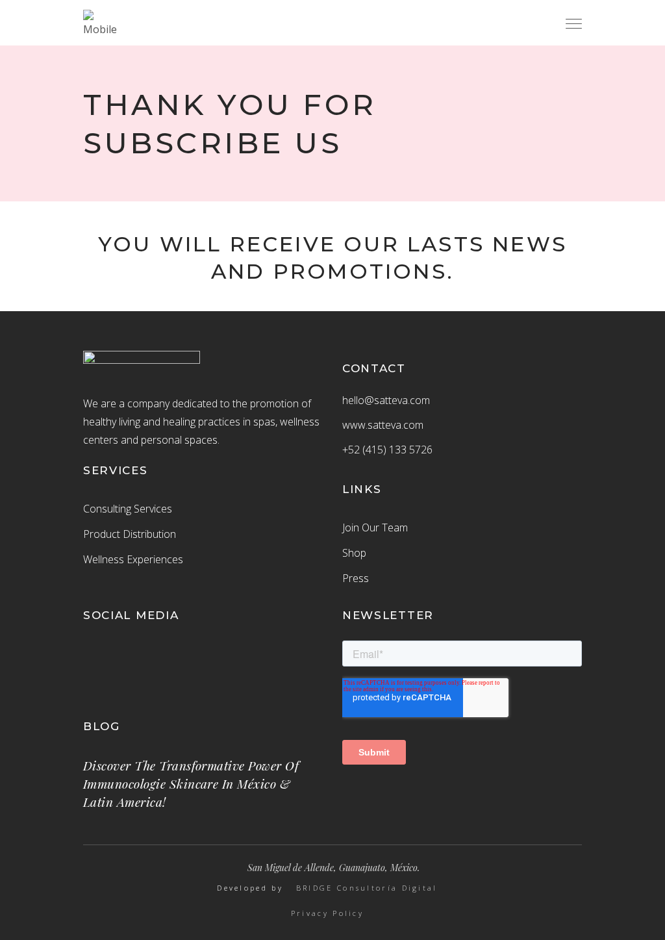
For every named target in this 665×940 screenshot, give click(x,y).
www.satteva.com (382, 425)
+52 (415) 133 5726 (387, 449)
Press (355, 578)
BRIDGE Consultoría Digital (367, 888)
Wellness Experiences (133, 559)
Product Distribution (129, 534)
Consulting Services (127, 509)
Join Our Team (375, 527)
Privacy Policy (327, 913)
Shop (354, 553)
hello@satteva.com (386, 400)
